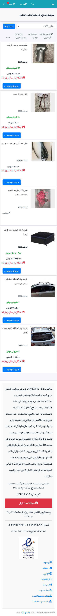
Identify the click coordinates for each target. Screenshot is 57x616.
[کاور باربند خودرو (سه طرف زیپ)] (43, 239)
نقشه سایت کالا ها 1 (40, 596)
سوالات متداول (27, 503)
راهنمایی (46, 568)
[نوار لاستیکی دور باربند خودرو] (43, 152)
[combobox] (36, 26)
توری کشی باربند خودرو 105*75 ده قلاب (17, 192)
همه (8, 37)
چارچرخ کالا (26, 612)
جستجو (10, 26)
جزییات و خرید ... (11, 86)
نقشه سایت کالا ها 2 (40, 601)
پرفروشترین (21, 37)
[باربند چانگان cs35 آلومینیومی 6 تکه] (43, 337)
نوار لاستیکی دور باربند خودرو (14, 143)
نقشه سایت (44, 590)
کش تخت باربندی (20, 94)
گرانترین (47, 37)
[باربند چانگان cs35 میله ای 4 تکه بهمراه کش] (43, 288)
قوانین (46, 573)
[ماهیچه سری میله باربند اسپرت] (43, 54)
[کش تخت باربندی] (43, 103)
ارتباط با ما (45, 579)
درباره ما (47, 584)
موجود (35, 37)
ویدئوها (46, 562)
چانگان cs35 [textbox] (49, 26)
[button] (53, 4)
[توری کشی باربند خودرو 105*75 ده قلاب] (43, 199)
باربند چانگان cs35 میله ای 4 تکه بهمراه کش (15, 281)
